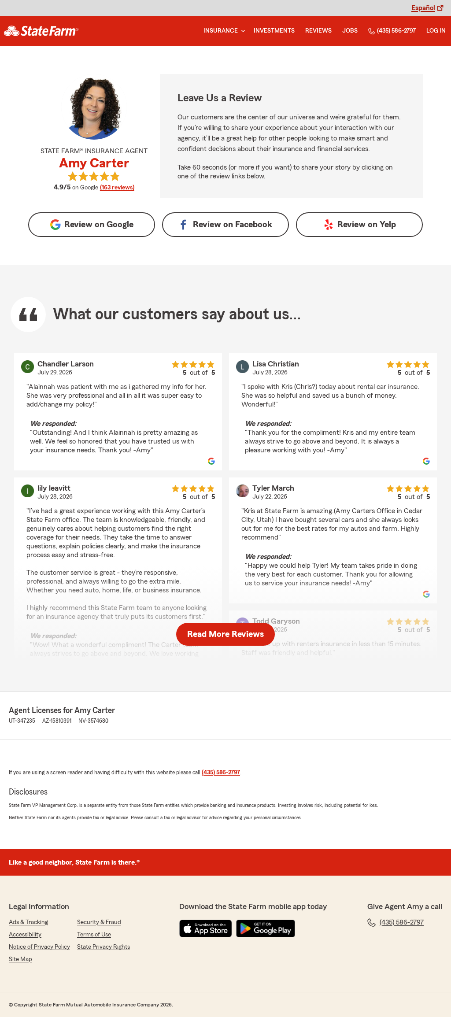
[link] (41, 31)
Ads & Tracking (28, 922)
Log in (436, 31)
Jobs (350, 31)
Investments (274, 31)
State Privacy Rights (103, 947)
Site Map (20, 959)
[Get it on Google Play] (265, 928)
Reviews (318, 31)
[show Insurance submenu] (241, 31)
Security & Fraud (99, 922)
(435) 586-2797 (396, 31)
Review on (98, 224)
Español (423, 7)
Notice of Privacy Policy (39, 947)
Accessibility (25, 935)
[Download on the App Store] (205, 928)
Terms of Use (94, 935)
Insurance (220, 31)
